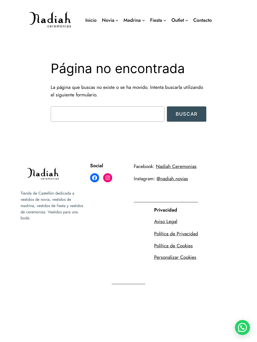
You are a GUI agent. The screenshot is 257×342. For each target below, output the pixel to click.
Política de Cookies (173, 245)
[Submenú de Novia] (116, 20)
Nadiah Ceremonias (176, 166)
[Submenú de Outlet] (186, 20)
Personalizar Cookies (175, 257)
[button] (242, 327)
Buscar (187, 114)
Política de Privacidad (176, 233)
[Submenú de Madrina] (143, 20)
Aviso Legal (165, 221)
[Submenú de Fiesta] (164, 20)
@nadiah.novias (172, 178)
